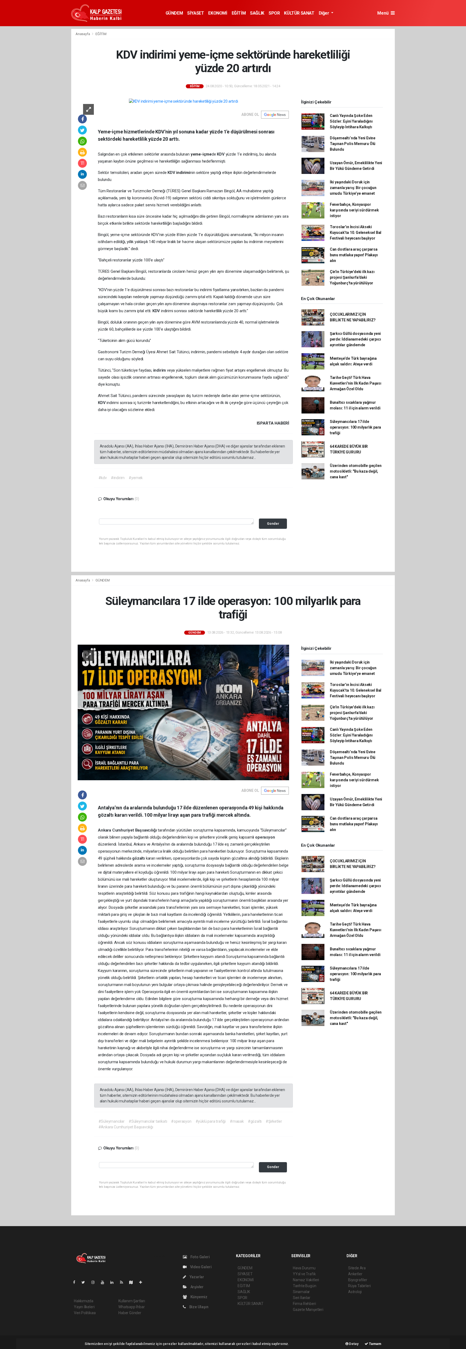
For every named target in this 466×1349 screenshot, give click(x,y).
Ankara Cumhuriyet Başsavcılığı (128, 830)
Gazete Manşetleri (308, 1309)
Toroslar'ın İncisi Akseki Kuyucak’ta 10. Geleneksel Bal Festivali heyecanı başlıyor (355, 232)
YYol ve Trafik (304, 1274)
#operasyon (181, 1121)
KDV (221, 154)
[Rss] (123, 1282)
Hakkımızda (83, 1301)
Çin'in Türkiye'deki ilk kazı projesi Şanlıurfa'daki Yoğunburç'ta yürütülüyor (352, 277)
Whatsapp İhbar (131, 1307)
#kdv (102, 478)
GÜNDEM (174, 13)
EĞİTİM (239, 13)
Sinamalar (301, 1292)
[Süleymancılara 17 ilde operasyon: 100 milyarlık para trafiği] (183, 712)
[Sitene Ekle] (142, 1282)
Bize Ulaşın (198, 1307)
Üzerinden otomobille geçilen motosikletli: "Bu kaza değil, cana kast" (356, 471)
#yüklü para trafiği (211, 1121)
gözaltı (139, 858)
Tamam (374, 1344)
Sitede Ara (357, 1268)
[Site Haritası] (133, 1282)
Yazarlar (196, 1277)
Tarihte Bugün (304, 1286)
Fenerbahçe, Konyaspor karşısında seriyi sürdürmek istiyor (354, 210)
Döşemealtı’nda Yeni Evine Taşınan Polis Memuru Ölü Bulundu (352, 144)
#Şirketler (274, 1121)
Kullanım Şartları (131, 1301)
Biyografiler (357, 1280)
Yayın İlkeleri (84, 1307)
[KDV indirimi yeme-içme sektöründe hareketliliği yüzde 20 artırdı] (183, 101)
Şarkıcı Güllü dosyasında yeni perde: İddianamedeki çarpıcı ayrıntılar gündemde (355, 339)
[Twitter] (85, 1282)
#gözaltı (255, 1121)
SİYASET (195, 13)
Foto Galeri (200, 1257)
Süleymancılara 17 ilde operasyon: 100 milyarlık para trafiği (355, 427)
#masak (237, 1121)
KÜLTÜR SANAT (299, 13)
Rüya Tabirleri (359, 1286)
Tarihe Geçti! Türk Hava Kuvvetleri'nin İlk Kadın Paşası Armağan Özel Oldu (355, 383)
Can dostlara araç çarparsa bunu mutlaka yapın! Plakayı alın (354, 255)
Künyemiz (198, 1297)
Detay (353, 1344)
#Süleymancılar (111, 1121)
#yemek (136, 478)
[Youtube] (104, 1282)
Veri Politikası (85, 1313)
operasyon (265, 837)
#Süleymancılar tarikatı (148, 1121)
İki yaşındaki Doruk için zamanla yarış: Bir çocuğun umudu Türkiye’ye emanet (353, 188)
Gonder (273, 524)
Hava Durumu (304, 1268)
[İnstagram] (95, 1282)
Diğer (324, 13)
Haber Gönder (129, 1313)
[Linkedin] (114, 1282)
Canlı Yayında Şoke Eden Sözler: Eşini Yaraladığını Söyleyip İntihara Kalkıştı (351, 121)
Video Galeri (200, 1267)
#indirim (118, 478)
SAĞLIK (257, 13)
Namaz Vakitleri (306, 1280)
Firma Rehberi (304, 1303)
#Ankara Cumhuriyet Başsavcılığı (125, 1127)
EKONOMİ (217, 13)
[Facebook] (76, 1282)
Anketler (355, 1274)
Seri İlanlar (301, 1298)
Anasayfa (83, 34)
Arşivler (197, 1287)
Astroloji (355, 1292)
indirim (160, 370)
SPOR (274, 13)
